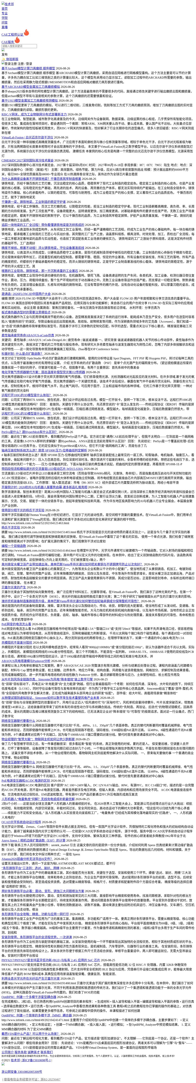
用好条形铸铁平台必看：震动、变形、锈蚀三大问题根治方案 (43, 891)
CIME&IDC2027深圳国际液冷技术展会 (28, 160)
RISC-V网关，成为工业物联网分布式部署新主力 (34, 114)
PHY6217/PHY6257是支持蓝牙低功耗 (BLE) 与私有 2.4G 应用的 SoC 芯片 (51, 960)
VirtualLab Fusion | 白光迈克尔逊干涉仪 (27, 137)
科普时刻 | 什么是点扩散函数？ (22, 353)
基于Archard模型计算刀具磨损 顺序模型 (28, 68)
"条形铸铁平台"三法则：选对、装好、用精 (30, 868)
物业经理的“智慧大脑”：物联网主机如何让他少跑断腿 (38, 739)
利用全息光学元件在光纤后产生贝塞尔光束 (31, 978)
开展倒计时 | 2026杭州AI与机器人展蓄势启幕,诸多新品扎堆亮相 (44, 487)
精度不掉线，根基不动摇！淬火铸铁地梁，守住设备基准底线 (43, 248)
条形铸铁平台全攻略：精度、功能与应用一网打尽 (35, 914)
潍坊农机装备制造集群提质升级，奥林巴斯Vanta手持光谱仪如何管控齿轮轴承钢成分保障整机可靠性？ (71, 601)
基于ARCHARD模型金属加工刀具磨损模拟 (31, 86)
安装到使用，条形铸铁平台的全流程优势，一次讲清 (37, 937)
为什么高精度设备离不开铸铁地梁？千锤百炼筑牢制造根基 (41, 178)
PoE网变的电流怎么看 (16, 624)
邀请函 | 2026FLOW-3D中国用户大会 (26, 294)
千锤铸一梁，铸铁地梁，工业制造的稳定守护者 (34, 201)
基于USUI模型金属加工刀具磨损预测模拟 (30, 100)
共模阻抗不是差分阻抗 (17, 642)
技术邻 (15, 1060)
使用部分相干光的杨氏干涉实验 (23, 510)
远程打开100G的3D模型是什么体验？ (27, 395)
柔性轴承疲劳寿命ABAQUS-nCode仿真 (28, 335)
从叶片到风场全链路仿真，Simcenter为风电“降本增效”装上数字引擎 (47, 679)
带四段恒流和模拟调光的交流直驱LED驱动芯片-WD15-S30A (42, 468)
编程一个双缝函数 (14, 546)
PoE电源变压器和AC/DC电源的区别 (26, 780)
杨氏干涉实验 (11, 527)
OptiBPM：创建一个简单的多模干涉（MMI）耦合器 (37, 1015)
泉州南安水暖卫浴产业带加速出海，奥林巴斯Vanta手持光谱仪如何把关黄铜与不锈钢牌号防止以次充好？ (72, 564)
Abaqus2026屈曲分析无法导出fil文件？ (27, 859)
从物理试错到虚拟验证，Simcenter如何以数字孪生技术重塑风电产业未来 (50, 697)
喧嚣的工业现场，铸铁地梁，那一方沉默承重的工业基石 (40, 271)
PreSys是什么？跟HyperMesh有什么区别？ (30, 432)
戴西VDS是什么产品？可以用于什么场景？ (31, 1033)
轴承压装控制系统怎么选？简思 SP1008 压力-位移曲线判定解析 (44, 450)
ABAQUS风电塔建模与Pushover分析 (26, 661)
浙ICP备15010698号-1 (36, 1060)
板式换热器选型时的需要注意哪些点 (26, 312)
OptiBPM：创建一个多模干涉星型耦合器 (29, 997)
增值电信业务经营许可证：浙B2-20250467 (32, 1079)
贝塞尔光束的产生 (14, 587)
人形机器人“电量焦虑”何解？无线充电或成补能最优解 (38, 799)
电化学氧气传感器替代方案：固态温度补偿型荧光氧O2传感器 (43, 372)
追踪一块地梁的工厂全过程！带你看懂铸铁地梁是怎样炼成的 (43, 224)
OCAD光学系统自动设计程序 (21, 822)
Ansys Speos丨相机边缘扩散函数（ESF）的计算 (33, 840)
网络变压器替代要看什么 (18, 720)
